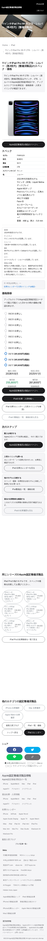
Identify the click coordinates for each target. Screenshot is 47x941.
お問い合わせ (19, 932)
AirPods (13, 814)
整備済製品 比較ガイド (28, 901)
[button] (15, 750)
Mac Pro (15, 829)
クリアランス (27, 789)
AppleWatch (15, 784)
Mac (23, 784)
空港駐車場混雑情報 (10, 855)
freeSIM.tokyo (26, 870)
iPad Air (17, 824)
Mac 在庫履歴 (34, 708)
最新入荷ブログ (12, 725)
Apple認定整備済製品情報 (16, 775)
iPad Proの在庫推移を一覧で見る (23, 639)
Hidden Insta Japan (10, 890)
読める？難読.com (30, 860)
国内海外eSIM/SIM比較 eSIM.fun (15, 875)
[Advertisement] (23, 544)
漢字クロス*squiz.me (10, 870)
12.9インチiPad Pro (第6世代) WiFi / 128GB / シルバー (34, 596)
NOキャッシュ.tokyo (27, 855)
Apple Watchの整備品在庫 (31, 908)
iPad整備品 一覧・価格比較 (23, 489)
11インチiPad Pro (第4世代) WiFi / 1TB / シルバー (34, 611)
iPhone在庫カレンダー (11, 908)
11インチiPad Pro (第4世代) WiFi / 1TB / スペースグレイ (12, 611)
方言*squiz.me (30, 865)
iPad (28, 784)
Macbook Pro (8, 834)
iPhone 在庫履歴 (12, 708)
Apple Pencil (23, 814)
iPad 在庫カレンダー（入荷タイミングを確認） (23, 408)
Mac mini (6, 829)
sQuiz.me (18, 865)
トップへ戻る (12, 732)
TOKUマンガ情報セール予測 (23, 885)
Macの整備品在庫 (9, 913)
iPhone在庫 (40, 4)
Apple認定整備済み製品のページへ (23, 144)
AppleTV (6, 789)
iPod (34, 784)
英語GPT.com (8, 865)
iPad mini (25, 824)
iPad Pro (34, 824)
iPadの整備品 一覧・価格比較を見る (23, 417)
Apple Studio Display (10, 819)
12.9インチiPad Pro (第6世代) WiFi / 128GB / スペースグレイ (12, 596)
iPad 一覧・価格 (34, 725)
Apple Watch (34, 819)
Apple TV (24, 819)
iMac (5, 824)
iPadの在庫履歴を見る (23, 510)
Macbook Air (36, 829)
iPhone (5, 784)
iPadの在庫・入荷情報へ (23, 398)
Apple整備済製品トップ (11, 897)
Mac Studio (25, 829)
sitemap (40, 938)
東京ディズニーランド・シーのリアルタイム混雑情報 (22, 880)
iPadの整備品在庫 (28, 897)
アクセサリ (16, 789)
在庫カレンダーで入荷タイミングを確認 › (20, 286)
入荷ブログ (40, 10)
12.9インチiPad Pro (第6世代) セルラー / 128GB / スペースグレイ (34, 626)
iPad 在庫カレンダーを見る (23, 468)
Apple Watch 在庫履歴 (12, 716)
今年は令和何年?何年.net (12, 860)
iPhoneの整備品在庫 (10, 901)
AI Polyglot (7, 885)
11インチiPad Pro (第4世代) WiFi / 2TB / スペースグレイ (12, 625)
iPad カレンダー (34, 732)
